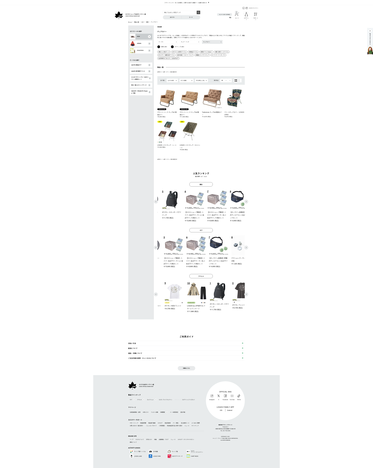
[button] (156, 202)
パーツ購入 (176, 423)
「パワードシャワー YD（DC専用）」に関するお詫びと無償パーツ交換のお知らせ (185, 3)
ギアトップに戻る (179, 47)
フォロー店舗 (154, 412)
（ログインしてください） (184, 399)
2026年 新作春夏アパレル (138, 71)
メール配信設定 (174, 412)
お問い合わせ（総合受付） (137, 425)
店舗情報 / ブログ (163, 439)
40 (226, 80)
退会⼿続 (182, 412)
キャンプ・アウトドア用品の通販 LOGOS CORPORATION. (225, 438)
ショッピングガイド (151, 425)
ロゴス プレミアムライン (165, 399)
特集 (155, 439)
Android (229, 410)
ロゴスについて (140, 439)
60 (230, 80)
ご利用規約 (162, 425)
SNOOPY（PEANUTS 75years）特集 (139, 92)
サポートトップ (134, 423)
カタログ (160, 423)
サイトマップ (195, 425)
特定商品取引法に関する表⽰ (174, 425)
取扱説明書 (143, 423)
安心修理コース (185, 423)
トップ (131, 439)
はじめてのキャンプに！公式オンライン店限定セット (140, 78)
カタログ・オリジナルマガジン (186, 439)
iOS (221, 410)
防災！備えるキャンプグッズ (138, 85)
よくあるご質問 (196, 423)
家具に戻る (164, 47)
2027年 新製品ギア (136, 65)
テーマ (191, 17)
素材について (133, 442)
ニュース (187, 425)
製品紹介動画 (151, 423)
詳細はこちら (186, 368)
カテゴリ (172, 17)
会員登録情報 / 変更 (135, 412)
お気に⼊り (146, 412)
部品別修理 (168, 423)
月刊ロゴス (149, 439)
